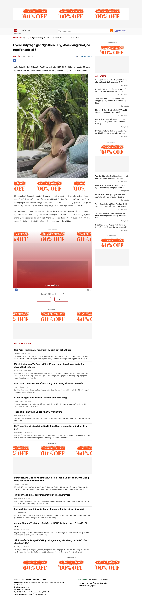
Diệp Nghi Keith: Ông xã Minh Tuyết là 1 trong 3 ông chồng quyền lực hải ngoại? (112, 227)
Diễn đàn (26, 31)
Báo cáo (90, 56)
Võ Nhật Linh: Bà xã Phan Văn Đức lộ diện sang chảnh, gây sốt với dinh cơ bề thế (112, 206)
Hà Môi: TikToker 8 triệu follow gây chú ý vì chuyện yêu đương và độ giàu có (112, 91)
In (90, 290)
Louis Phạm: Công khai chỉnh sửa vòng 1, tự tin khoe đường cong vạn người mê (112, 188)
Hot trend (55, 38)
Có (44, 299)
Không (61, 299)
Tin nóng (63, 38)
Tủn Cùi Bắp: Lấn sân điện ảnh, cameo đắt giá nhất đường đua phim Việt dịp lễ (112, 178)
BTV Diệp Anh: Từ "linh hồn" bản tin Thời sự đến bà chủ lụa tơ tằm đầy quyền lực (112, 133)
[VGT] (15, 30)
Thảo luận (83, 56)
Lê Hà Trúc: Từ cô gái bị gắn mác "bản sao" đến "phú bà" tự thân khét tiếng (112, 197)
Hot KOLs (47, 38)
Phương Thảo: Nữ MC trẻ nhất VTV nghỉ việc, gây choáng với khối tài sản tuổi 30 (112, 112)
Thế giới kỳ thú (73, 38)
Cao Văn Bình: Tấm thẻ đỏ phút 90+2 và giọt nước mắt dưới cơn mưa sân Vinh (112, 82)
